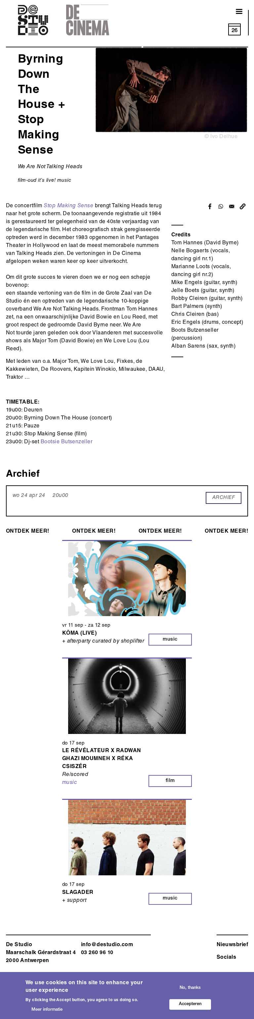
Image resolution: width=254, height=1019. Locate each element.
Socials (226, 957)
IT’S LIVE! (47, 180)
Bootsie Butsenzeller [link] (67, 442)
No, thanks (190, 988)
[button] (242, 206)
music (64, 180)
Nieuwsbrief (232, 945)
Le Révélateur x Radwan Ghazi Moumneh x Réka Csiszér (101, 759)
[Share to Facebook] (210, 206)
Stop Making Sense (68, 206)
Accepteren (190, 1004)
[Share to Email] (232, 206)
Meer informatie (47, 1010)
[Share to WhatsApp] (221, 206)
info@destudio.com (107, 945)
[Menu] (235, 12)
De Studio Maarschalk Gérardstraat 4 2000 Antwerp (41, 953)
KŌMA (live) (79, 633)
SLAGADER (78, 893)
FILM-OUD (27, 180)
